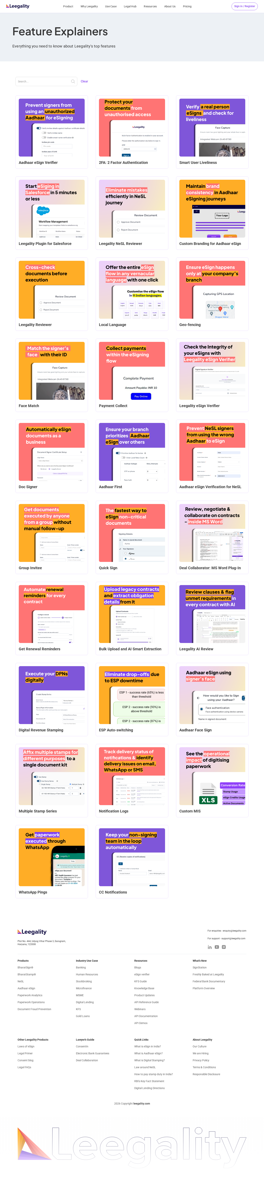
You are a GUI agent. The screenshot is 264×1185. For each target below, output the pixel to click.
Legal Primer (25, 1053)
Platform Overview (204, 988)
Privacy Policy (201, 1060)
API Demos (140, 1023)
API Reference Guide (146, 1002)
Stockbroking (84, 981)
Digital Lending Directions (149, 1088)
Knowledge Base (144, 988)
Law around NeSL (145, 1067)
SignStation (200, 967)
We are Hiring (201, 1053)
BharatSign (25, 967)
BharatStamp (27, 974)
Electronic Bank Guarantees (92, 1053)
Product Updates (144, 995)
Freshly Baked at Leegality (208, 974)
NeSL (21, 981)
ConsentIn (82, 1046)
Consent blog (25, 1060)
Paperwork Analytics (30, 995)
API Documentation (146, 1016)
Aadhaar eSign (26, 988)
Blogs (137, 967)
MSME (80, 995)
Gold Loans (83, 1016)
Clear (84, 81)
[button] (244, 6)
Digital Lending (85, 1002)
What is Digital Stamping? (149, 1060)
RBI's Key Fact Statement (149, 1081)
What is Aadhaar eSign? (148, 1053)
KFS (78, 1009)
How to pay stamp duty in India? (153, 1074)
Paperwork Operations (31, 1002)
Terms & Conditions (204, 1067)
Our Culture (199, 1046)
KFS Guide (140, 981)
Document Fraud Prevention (34, 1009)
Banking (81, 967)
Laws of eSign (26, 1046)
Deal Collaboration (87, 1060)
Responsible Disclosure (206, 1074)
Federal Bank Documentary (209, 981)
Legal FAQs (24, 1067)
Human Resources (87, 974)
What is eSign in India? (147, 1046)
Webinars (140, 1009)
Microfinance (84, 988)
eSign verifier (142, 974)
